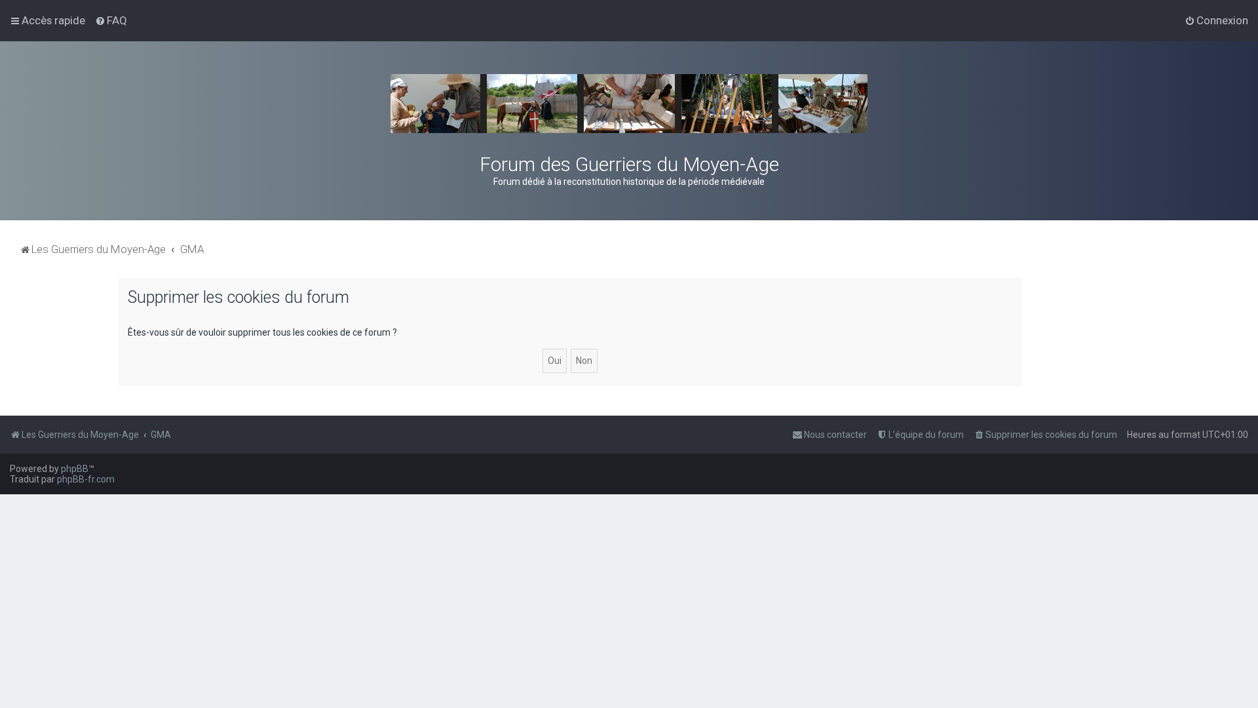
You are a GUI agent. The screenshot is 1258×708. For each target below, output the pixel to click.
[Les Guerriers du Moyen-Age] (629, 103)
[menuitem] (111, 20)
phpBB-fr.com (86, 479)
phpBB (74, 468)
